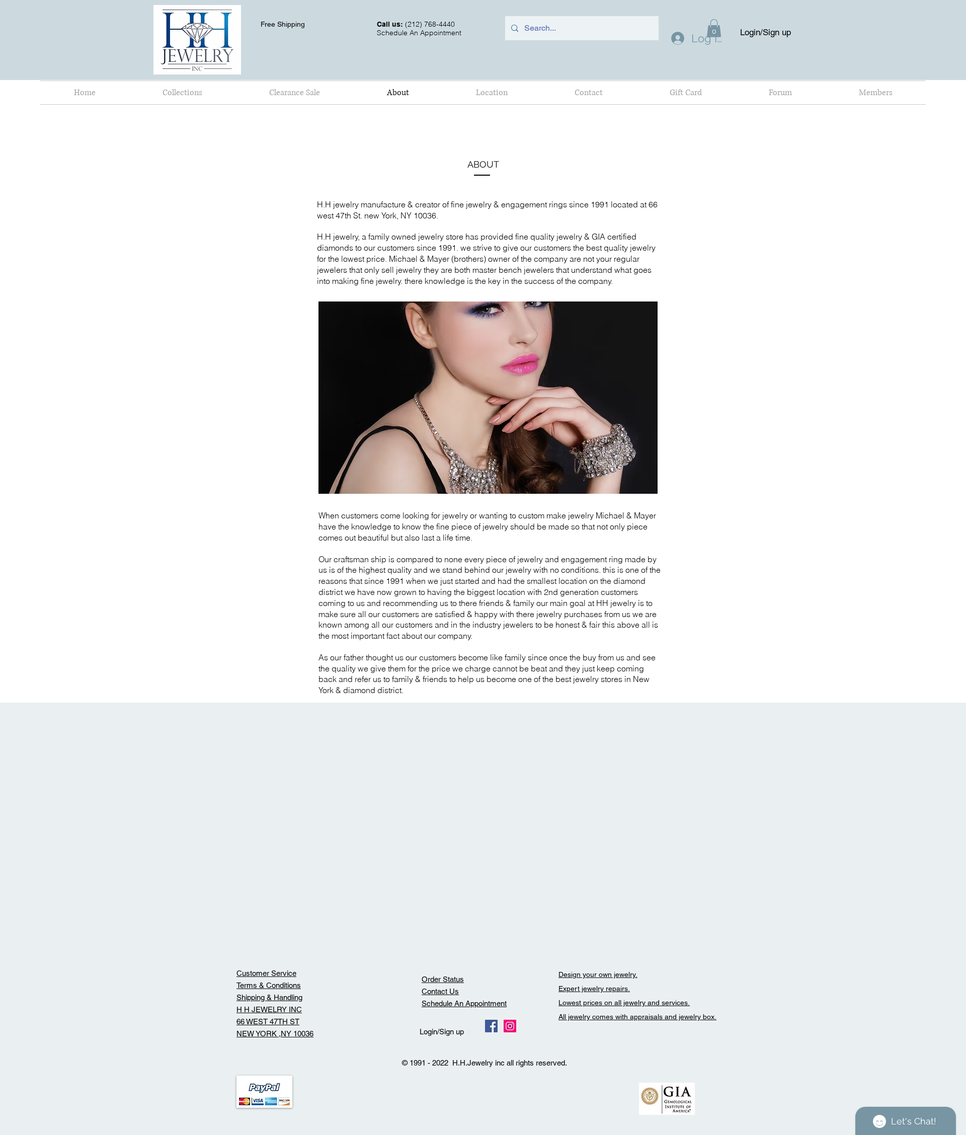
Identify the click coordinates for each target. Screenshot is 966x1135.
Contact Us (440, 991)
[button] (182, 92)
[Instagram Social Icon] (510, 1026)
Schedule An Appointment (464, 1003)
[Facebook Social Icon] (491, 1026)
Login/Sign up (765, 32)
